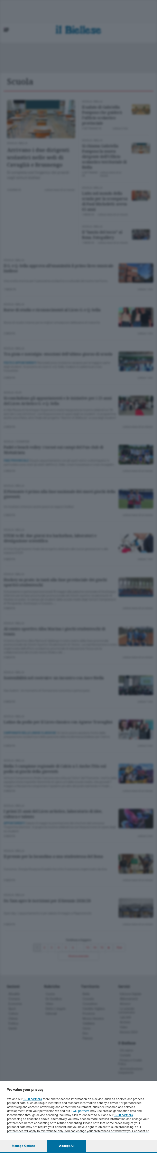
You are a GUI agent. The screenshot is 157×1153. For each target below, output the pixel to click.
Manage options (23, 1146)
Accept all (66, 1146)
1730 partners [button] (32, 1099)
